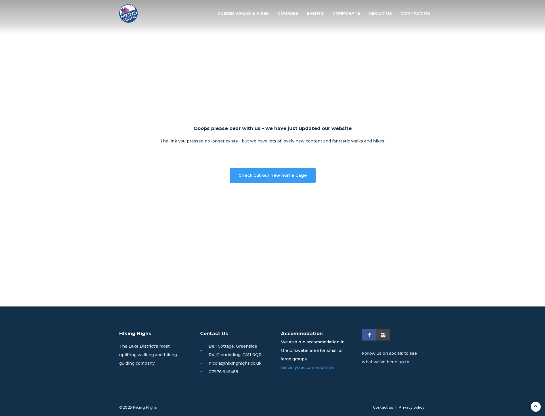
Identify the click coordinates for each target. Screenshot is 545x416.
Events (315, 13)
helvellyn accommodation (307, 367)
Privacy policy (411, 407)
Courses (287, 13)
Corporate (346, 13)
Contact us (415, 13)
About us (380, 13)
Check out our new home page (272, 175)
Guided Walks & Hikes (243, 13)
